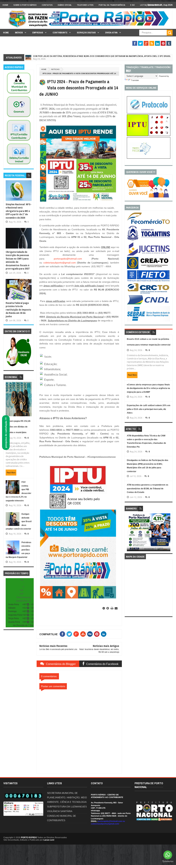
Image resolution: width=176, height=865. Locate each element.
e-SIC (132, 5)
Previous (129, 533)
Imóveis (19, 32)
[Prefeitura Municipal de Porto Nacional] (110, 25)
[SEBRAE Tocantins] (148, 321)
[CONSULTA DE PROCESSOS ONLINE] (148, 113)
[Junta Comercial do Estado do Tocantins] (148, 255)
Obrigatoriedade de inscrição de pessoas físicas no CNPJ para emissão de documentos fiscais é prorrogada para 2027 (18, 260)
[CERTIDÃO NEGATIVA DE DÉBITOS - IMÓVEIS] (18, 164)
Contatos (47, 5)
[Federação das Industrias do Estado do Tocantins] (148, 281)
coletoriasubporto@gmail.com (59, 262)
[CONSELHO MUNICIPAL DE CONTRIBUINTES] (18, 94)
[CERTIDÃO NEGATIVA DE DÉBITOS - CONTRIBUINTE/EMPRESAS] (18, 141)
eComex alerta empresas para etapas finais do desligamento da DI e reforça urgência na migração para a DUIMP (148, 388)
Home (5, 5)
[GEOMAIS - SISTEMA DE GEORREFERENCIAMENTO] (18, 117)
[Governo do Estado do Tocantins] (148, 240)
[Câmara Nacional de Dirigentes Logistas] (148, 304)
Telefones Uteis (85, 5)
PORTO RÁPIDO (29, 837)
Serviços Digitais (86, 32)
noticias (55, 69)
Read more (11, 472)
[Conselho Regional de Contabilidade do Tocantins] (148, 293)
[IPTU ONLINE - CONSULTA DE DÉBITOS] (137, 135)
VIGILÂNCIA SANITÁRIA (59, 811)
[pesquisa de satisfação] (148, 197)
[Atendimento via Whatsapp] (19, 366)
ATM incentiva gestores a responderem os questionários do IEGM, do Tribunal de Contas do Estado (147, 488)
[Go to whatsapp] (167, 855)
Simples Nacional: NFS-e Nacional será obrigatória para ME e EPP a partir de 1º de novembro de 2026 (18, 210)
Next (168, 533)
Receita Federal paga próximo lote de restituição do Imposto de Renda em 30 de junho (18, 309)
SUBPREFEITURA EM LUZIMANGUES (67, 806)
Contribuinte (60, 32)
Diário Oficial (65, 5)
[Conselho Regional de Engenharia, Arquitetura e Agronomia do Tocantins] (148, 268)
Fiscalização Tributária (140, 39)
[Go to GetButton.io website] (167, 861)
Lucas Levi (48, 840)
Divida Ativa (111, 32)
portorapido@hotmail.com (68, 258)
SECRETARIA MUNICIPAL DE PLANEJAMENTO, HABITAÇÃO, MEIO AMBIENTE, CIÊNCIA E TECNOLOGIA (67, 797)
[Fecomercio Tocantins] (148, 224)
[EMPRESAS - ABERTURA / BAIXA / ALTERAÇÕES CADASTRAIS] (148, 158)
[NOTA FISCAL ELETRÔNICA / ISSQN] (159, 135)
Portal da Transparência (112, 5)
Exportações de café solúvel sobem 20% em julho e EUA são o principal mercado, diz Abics (148, 409)
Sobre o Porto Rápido (25, 5)
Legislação (9, 46)
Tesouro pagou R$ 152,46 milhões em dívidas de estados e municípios (18, 426)
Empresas (37, 32)
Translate (135, 80)
